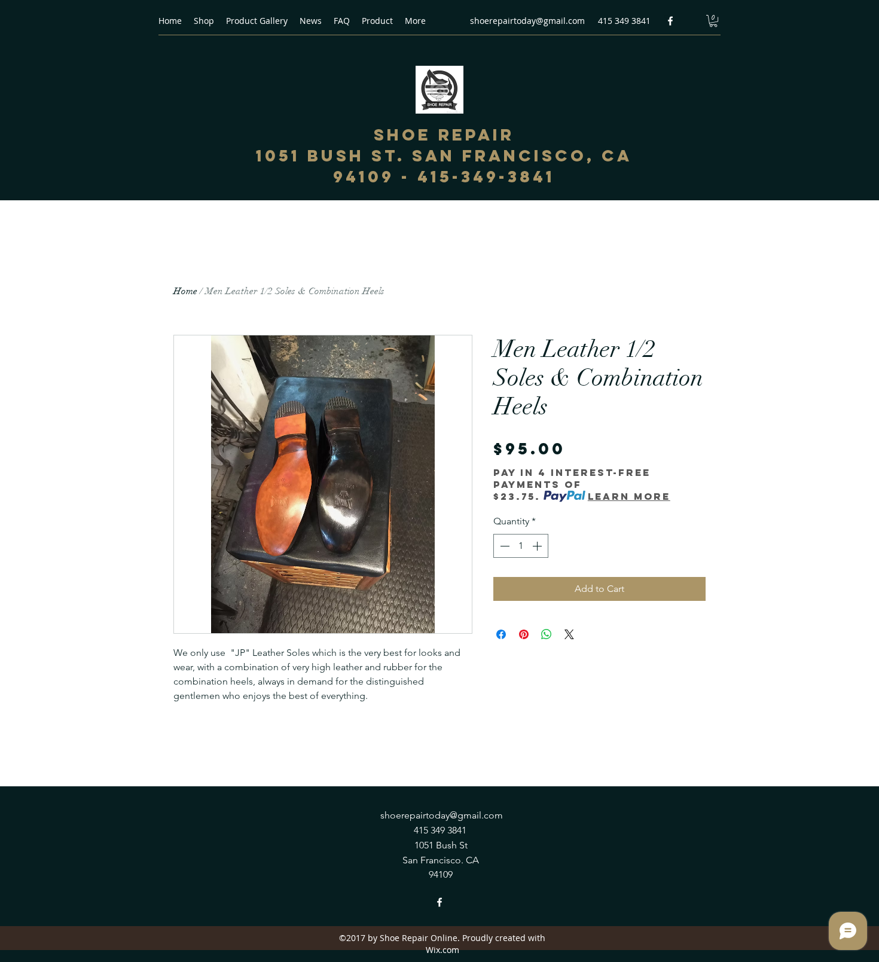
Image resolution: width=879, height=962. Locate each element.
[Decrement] (503, 546)
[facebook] (670, 21)
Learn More (629, 496)
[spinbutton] (521, 546)
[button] (713, 21)
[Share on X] (569, 634)
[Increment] (538, 546)
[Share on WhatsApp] (546, 634)
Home (185, 291)
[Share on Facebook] (501, 634)
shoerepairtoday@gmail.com (527, 20)
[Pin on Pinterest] (524, 634)
